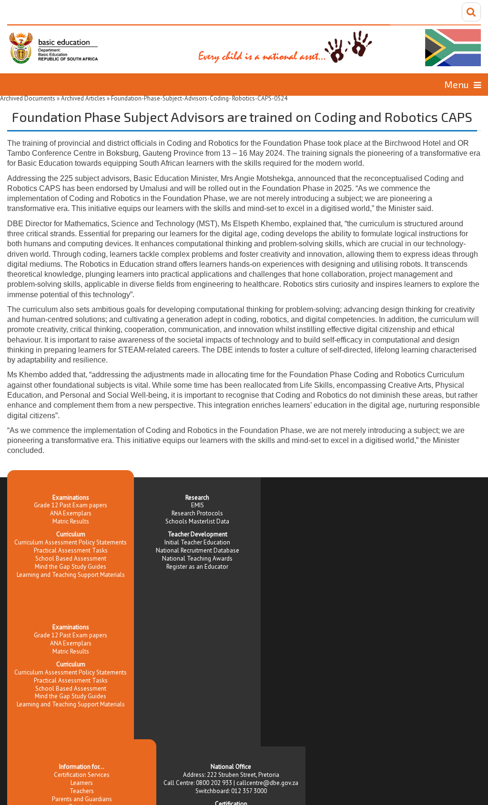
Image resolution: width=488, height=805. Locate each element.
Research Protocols (197, 513)
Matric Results (70, 521)
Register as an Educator (197, 567)
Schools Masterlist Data (197, 521)
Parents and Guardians (82, 799)
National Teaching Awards (197, 558)
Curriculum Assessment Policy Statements (70, 542)
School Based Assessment (70, 558)
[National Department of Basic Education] (244, 45)
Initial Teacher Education (197, 542)
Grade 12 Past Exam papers (70, 505)
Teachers (82, 791)
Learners (82, 783)
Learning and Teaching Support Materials (71, 575)
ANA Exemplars (71, 513)
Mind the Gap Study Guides (70, 567)
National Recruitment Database (197, 550)
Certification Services (82, 775)
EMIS (197, 505)
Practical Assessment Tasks (71, 550)
